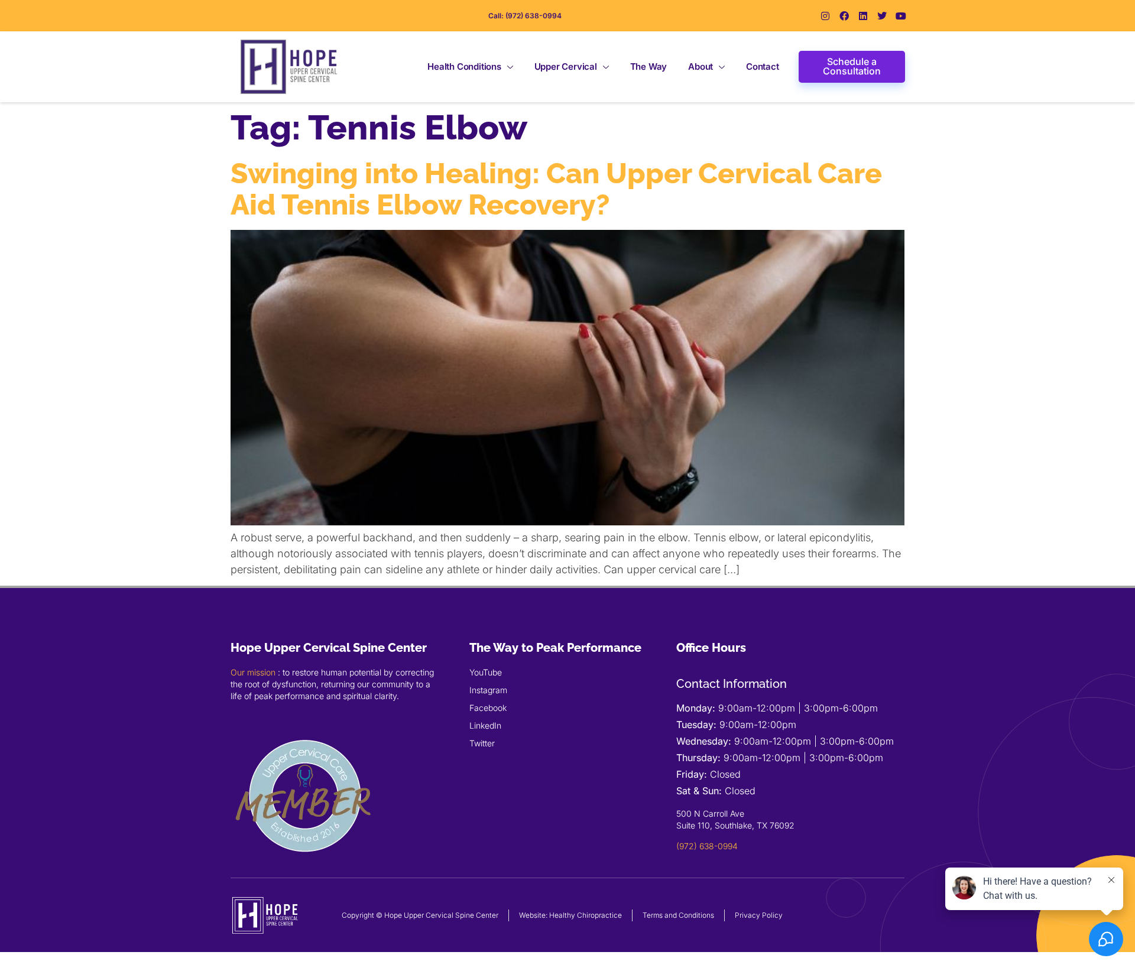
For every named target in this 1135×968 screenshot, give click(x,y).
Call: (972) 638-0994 (525, 15)
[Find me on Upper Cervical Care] (304, 866)
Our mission (253, 672)
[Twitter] (882, 16)
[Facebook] (844, 16)
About (700, 66)
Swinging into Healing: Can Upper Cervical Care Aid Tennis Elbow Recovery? (556, 189)
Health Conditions (464, 66)
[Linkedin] (863, 16)
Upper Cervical (565, 66)
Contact (762, 66)
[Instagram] (825, 16)
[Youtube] (900, 16)
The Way (648, 66)
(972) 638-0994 (707, 846)
